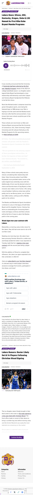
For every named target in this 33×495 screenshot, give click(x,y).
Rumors (12, 348)
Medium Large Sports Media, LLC (16, 489)
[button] (3, 3)
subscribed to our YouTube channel (19, 261)
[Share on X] (14, 492)
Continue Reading (16, 437)
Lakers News (13, 11)
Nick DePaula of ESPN (11, 134)
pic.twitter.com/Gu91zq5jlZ (11, 161)
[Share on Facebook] (11, 492)
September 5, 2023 (8, 168)
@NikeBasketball (24, 139)
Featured (5, 11)
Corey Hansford (5, 33)
